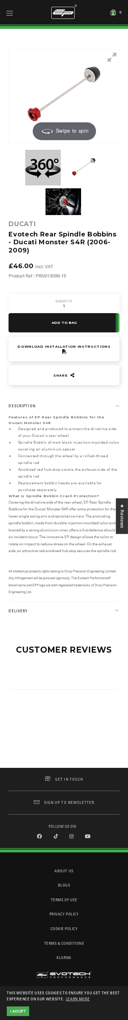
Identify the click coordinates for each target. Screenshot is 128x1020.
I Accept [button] (18, 1011)
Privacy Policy (64, 914)
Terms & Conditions (64, 943)
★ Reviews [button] (122, 516)
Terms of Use (64, 899)
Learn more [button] (78, 998)
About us (63, 870)
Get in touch (69, 779)
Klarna (64, 957)
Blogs (64, 885)
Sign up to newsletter (69, 802)
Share (61, 375)
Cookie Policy (64, 928)
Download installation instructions (63, 346)
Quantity (64, 301)
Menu (10, 13)
